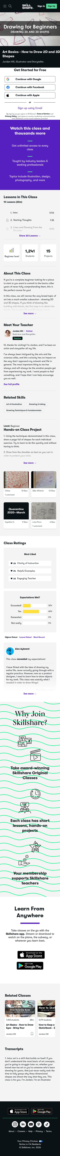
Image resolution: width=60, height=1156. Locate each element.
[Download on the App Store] (30, 955)
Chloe (7, 491)
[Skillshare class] (20, 1008)
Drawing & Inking (37, 404)
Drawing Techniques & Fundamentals (23, 410)
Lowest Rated (25, 637)
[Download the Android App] (41, 1111)
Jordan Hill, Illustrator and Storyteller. (23, 61)
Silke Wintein (38, 491)
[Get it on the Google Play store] (30, 966)
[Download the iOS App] (18, 1111)
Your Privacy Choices (27, 1141)
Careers (21, 1131)
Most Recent (39, 637)
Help (30, 1131)
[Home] (27, 6)
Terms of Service (43, 114)
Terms (49, 1131)
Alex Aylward (22, 649)
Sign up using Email (30, 108)
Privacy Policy (11, 116)
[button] (5, 6)
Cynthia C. (10, 522)
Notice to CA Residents (30, 1144)
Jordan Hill (23, 331)
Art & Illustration (14, 404)
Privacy (39, 1131)
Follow (29, 331)
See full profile (11, 384)
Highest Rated (11, 637)
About (11, 1131)
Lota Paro (36, 522)
